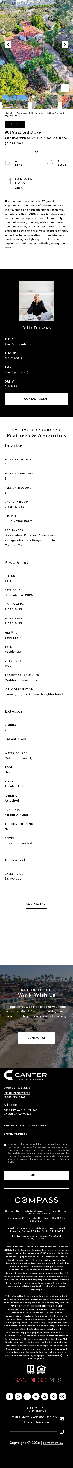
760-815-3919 (13, 358)
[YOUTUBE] (36, 1396)
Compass (37, 1250)
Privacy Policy (53, 1443)
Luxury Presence (36, 1422)
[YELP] (53, 1396)
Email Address (15, 1133)
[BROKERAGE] (62, 1396)
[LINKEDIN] (27, 1396)
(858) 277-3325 (36, 1238)
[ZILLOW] (44, 1396)
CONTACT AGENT (36, 398)
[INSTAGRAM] (18, 1396)
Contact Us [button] (36, 1038)
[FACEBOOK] (9, 1396)
